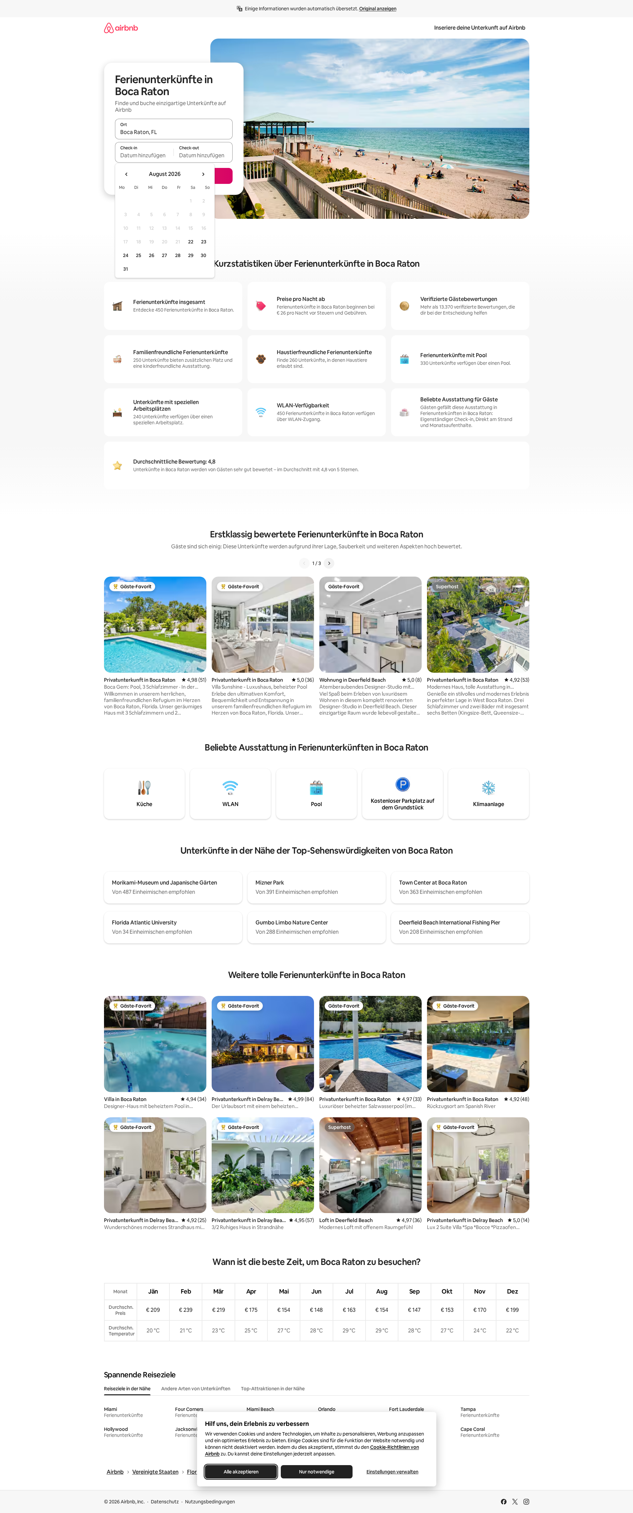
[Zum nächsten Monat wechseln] (203, 174)
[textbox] (144, 155)
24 (125, 255)
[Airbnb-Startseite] (121, 27)
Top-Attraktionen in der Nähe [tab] (273, 1389)
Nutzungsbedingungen (210, 1502)
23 (203, 242)
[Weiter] (329, 563)
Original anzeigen (377, 9)
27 (164, 255)
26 (151, 255)
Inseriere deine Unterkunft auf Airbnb (479, 27)
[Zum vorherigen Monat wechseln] (127, 174)
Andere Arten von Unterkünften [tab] (195, 1389)
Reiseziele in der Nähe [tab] (127, 1389)
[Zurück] (304, 563)
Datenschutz (165, 1502)
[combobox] (173, 132)
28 (177, 255)
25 (138, 255)
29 (190, 255)
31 (125, 269)
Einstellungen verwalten (392, 1472)
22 (190, 242)
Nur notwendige (316, 1472)
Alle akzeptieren (240, 1472)
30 (203, 255)
